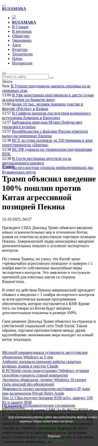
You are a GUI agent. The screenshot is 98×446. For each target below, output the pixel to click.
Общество (20, 36)
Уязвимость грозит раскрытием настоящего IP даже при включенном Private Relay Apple (46, 391)
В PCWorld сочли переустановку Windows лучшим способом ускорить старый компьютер (45, 372)
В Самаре (20, 27)
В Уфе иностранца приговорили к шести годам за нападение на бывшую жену (47, 97)
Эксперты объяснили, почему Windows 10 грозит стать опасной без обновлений (44, 382)
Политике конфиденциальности (63, 423)
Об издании (12, 405)
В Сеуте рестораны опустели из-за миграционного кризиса (36, 160)
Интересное (22, 63)
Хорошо (54, 436)
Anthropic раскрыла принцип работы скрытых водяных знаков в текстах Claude (41, 363)
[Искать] (52, 78)
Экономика (21, 40)
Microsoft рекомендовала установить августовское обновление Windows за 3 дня (45, 354)
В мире (8, 166)
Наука (17, 58)
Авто (16, 45)
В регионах (22, 31)
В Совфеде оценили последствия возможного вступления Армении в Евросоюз (46, 115)
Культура (19, 49)
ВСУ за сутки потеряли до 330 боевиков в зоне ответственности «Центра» (47, 142)
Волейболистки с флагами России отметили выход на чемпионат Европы (45, 133)
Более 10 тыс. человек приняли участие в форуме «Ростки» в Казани (42, 106)
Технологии (22, 54)
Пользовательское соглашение (49, 405)
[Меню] (4, 5)
